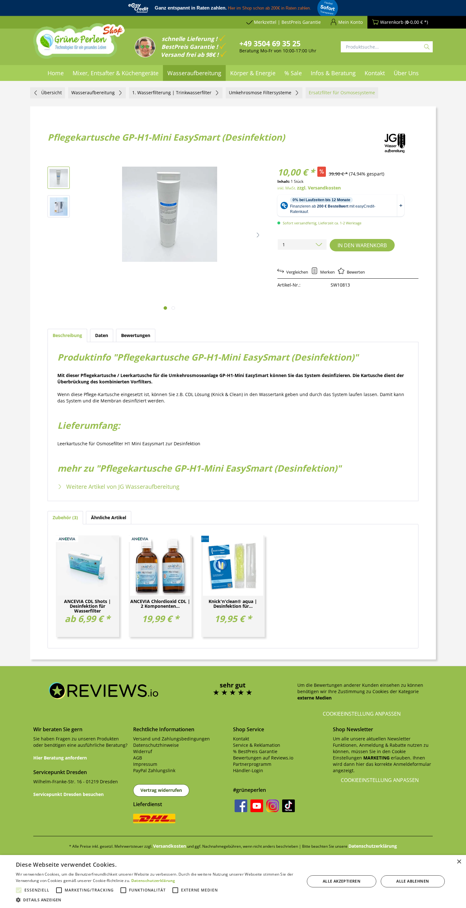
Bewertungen (135, 335)
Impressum (145, 764)
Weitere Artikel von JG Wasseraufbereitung (122, 486)
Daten (101, 335)
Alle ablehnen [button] (412, 881)
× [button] (458, 861)
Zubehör (64, 517)
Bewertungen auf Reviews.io (263, 758)
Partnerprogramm (252, 764)
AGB (137, 758)
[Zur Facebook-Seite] (241, 805)
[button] (258, 235)
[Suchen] (427, 46)
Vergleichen (296, 272)
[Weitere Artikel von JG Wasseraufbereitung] (395, 143)
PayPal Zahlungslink (154, 770)
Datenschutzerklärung (372, 846)
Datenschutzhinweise (156, 745)
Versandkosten (169, 846)
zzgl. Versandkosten (319, 188)
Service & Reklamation (256, 745)
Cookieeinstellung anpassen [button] (362, 713)
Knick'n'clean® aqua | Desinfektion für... (233, 604)
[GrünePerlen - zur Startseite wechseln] (79, 45)
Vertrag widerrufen (161, 790)
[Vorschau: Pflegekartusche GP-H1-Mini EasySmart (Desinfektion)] (59, 178)
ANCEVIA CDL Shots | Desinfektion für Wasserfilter (87, 606)
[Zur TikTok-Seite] (288, 805)
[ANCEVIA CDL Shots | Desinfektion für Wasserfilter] (87, 565)
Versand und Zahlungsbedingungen (171, 739)
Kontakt (241, 739)
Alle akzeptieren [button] (341, 881)
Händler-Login (248, 770)
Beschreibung (67, 335)
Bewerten (355, 272)
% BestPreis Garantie (255, 751)
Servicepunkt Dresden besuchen (68, 794)
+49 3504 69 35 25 (270, 43)
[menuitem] (55, 73)
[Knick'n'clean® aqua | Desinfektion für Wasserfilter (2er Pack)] (233, 565)
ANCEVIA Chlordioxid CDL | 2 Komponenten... (160, 604)
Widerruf (142, 751)
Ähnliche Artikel (108, 517)
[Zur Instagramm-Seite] (272, 805)
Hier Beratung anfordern (60, 758)
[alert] (233, 881)
